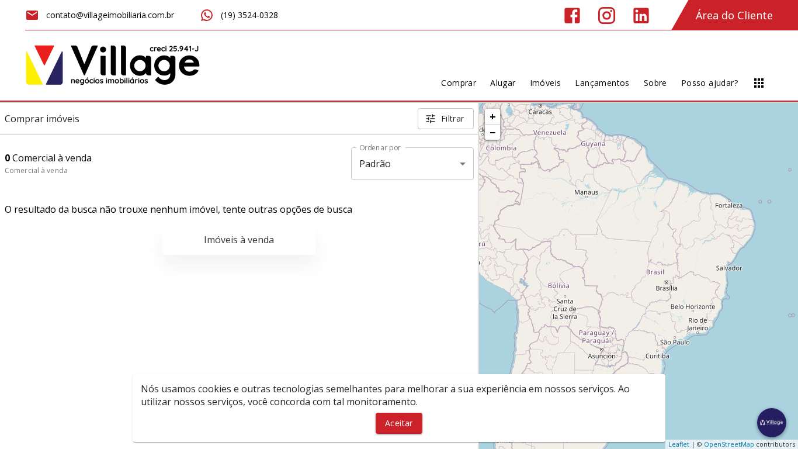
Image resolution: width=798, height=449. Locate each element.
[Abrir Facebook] (572, 15)
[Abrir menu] (759, 83)
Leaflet (678, 444)
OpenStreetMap (729, 444)
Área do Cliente (734, 15)
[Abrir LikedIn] (641, 15)
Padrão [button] (375, 163)
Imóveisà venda (239, 239)
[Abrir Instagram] (606, 15)
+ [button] (493, 116)
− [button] (492, 132)
